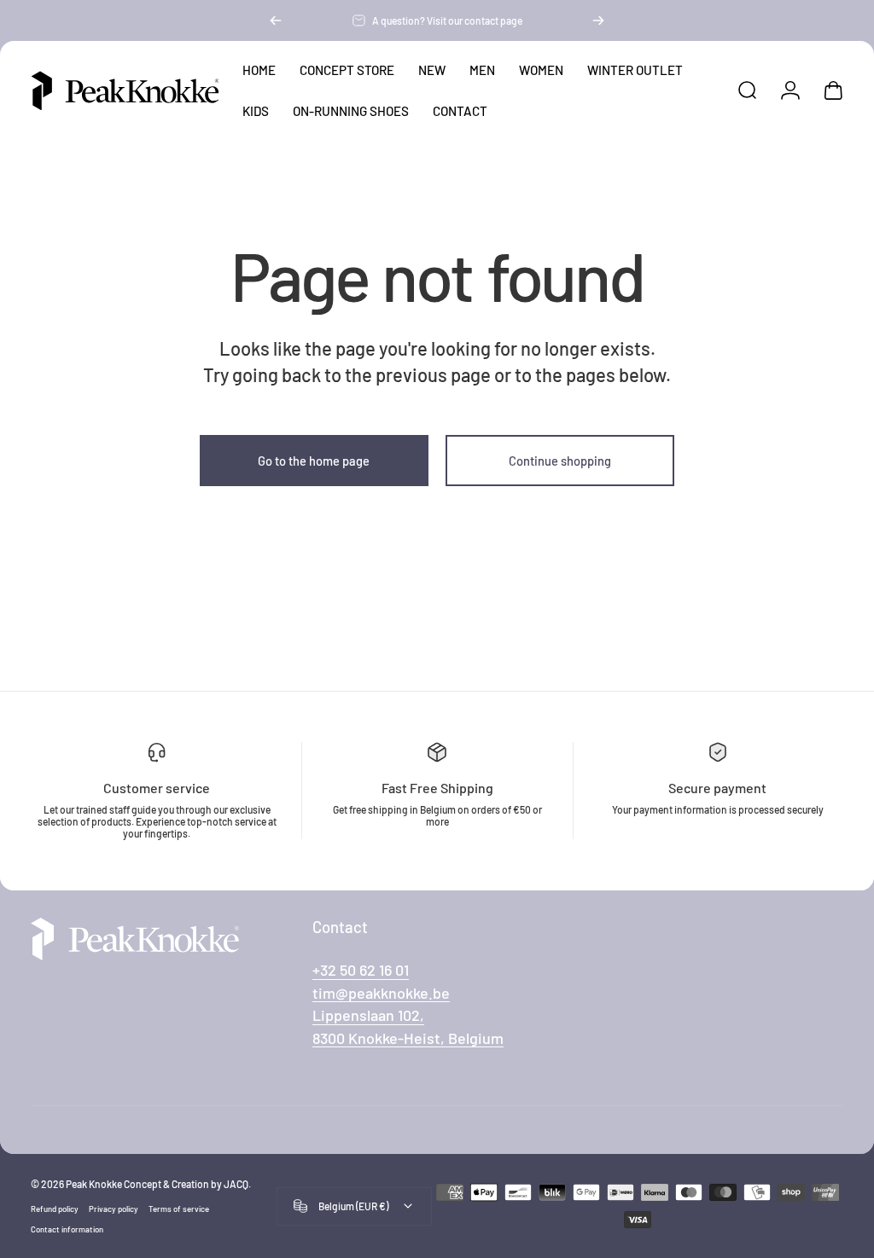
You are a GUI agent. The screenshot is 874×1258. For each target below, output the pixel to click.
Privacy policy (113, 1208)
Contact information (67, 1229)
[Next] (598, 20)
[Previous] (275, 20)
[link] (368, 1015)
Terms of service (179, 1208)
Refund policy (55, 1208)
